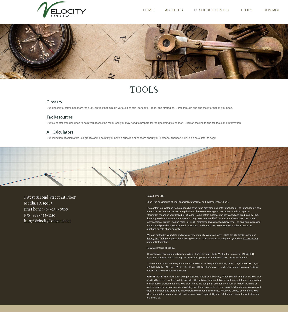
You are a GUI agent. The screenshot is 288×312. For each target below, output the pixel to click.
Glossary (54, 101)
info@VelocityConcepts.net (47, 220)
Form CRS (158, 195)
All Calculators (59, 132)
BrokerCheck (221, 201)
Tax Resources (59, 117)
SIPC (251, 254)
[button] (173, 10)
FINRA (244, 254)
